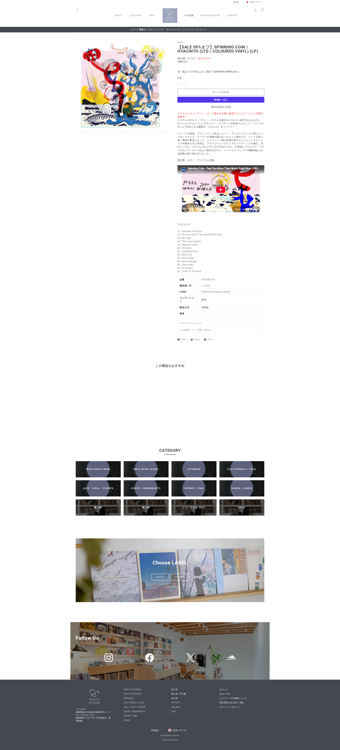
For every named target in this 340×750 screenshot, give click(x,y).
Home (180, 42)
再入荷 (174, 698)
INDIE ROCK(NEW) (132, 689)
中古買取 (189, 15)
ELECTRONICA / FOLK (134, 702)
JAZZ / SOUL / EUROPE (135, 707)
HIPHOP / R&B (130, 716)
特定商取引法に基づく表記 (231, 702)
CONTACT (232, 15)
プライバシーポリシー (229, 707)
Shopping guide (191, 323)
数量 (179, 78)
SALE (173, 711)
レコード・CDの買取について (233, 698)
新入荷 (174, 689)
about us (223, 689)
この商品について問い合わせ (195, 330)
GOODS (127, 720)
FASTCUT (160, 577)
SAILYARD (179, 577)
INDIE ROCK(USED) (133, 694)
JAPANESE (129, 698)
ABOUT (119, 15)
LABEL (151, 15)
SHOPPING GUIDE (210, 15)
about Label (224, 694)
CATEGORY (135, 15)
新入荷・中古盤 (178, 694)
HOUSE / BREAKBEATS (134, 711)
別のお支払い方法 (221, 106)
